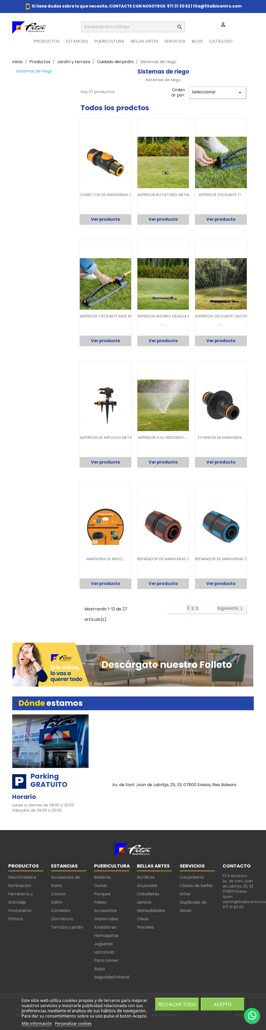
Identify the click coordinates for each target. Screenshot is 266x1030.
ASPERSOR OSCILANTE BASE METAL (109, 316)
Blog (197, 41)
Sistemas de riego (34, 71)
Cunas (100, 886)
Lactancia (104, 952)
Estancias (77, 41)
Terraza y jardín (67, 927)
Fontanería (19, 911)
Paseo (100, 902)
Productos (46, 41)
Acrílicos (146, 877)
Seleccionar (217, 92)
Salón (56, 902)
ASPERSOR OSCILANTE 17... (221, 194)
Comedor (61, 911)
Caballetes (148, 894)
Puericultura (109, 41)
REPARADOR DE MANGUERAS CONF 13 (227, 559)
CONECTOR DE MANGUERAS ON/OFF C (113, 194)
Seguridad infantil (111, 977)
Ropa (99, 969)
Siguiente (230, 608)
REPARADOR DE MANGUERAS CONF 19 (169, 559)
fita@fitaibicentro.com (217, 6)
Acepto (222, 1004)
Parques (102, 894)
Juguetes (103, 944)
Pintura (15, 919)
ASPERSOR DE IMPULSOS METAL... (108, 437)
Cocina (58, 894)
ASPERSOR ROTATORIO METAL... (164, 194)
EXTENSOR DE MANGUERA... (221, 437)
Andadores (105, 927)
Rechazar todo (177, 1004)
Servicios (174, 41)
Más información (37, 1023)
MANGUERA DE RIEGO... (105, 559)
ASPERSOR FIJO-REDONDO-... (163, 437)
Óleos (143, 919)
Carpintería (192, 877)
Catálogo (220, 41)
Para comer (106, 960)
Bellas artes (144, 41)
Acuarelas (147, 886)
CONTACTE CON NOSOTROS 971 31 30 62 (149, 6)
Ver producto (105, 219)
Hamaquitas (106, 935)
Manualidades (151, 911)
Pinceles (145, 927)
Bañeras (102, 877)
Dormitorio (62, 919)
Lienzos (144, 902)
